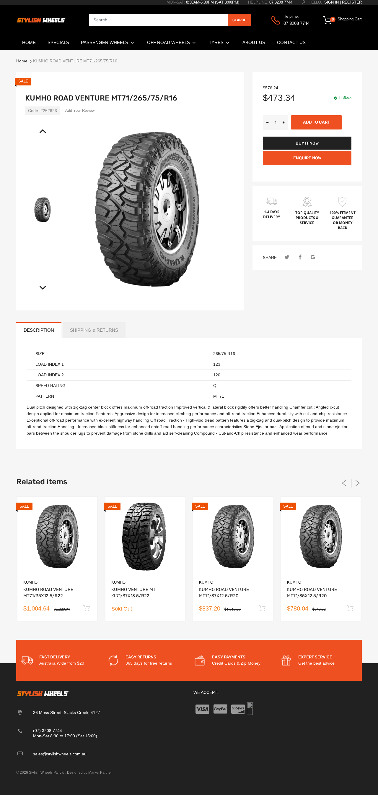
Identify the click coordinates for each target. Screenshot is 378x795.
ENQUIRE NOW (307, 158)
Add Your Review (79, 110)
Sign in (331, 2)
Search (239, 20)
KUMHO (30, 582)
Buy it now (307, 143)
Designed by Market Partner (89, 772)
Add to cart (316, 122)
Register (352, 2)
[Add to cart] (86, 608)
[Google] (313, 257)
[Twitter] (287, 257)
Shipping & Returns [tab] (94, 330)
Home (21, 61)
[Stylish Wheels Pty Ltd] (41, 19)
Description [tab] (39, 330)
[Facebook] (300, 257)
